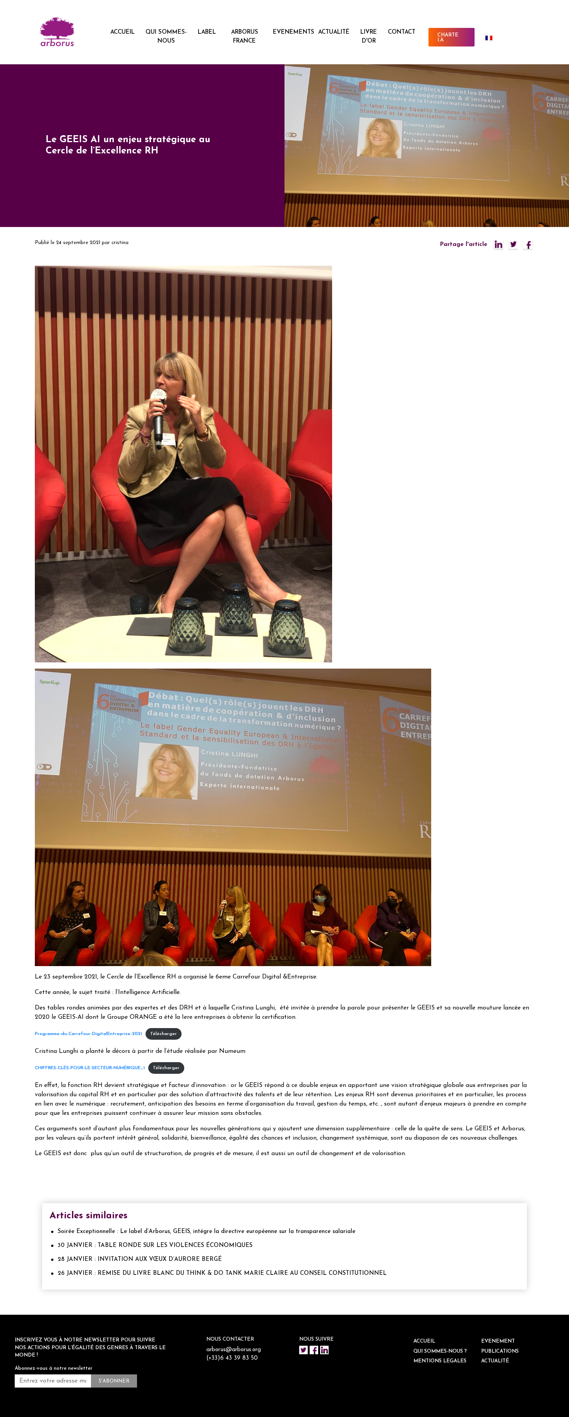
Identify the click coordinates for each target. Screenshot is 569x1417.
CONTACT (401, 32)
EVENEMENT (498, 1341)
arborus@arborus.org (233, 1350)
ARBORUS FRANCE (244, 36)
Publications (500, 1351)
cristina (120, 242)
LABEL (207, 32)
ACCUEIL (122, 32)
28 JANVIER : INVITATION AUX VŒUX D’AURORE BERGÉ (140, 1259)
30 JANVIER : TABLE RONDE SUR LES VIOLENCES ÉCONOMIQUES (155, 1245)
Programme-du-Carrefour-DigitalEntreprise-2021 (88, 1034)
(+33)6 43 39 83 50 (232, 1358)
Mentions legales (439, 1361)
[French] (492, 38)
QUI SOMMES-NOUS (166, 36)
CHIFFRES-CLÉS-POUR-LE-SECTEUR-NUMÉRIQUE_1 (90, 1068)
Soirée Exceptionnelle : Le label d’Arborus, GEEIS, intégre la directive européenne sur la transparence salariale (206, 1232)
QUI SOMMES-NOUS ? (440, 1351)
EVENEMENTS (293, 32)
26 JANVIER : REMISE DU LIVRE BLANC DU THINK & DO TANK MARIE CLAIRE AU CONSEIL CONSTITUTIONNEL (222, 1273)
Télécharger (163, 1034)
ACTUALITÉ (334, 32)
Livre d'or (368, 36)
